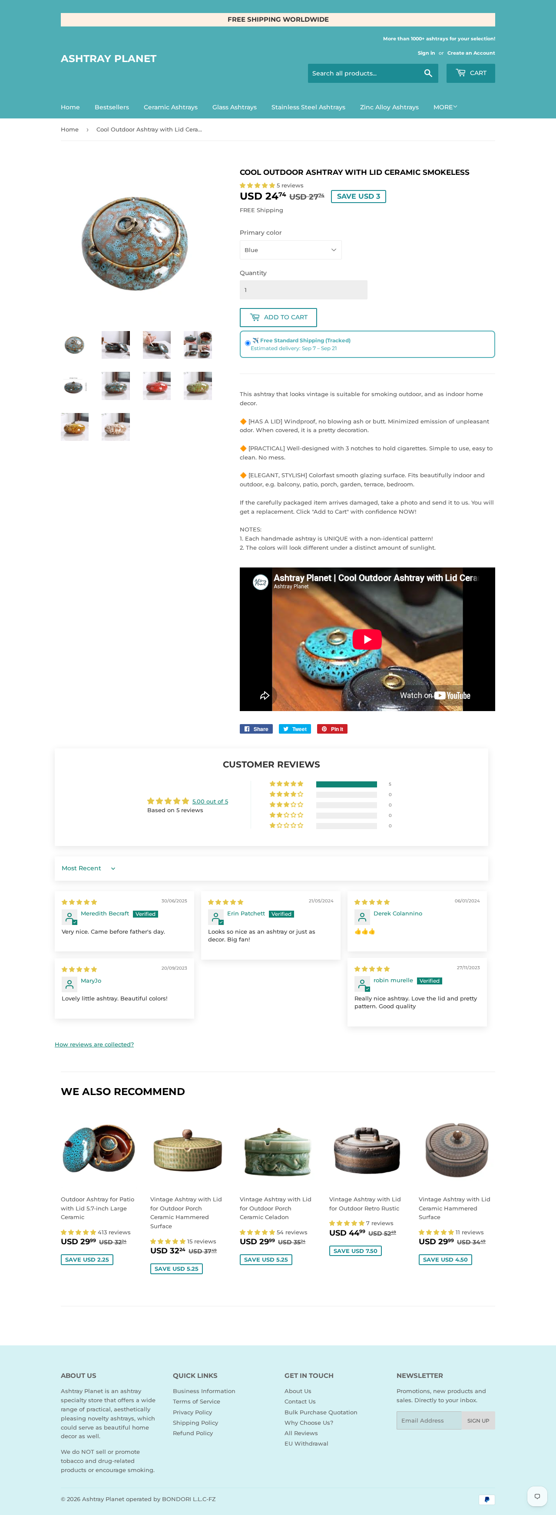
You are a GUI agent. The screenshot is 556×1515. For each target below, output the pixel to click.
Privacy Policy (192, 1412)
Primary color (261, 232)
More (443, 107)
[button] (258, 185)
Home (70, 107)
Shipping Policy (195, 1422)
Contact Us (300, 1401)
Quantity (253, 273)
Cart (477, 73)
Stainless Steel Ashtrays (308, 107)
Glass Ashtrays (234, 107)
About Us (298, 1390)
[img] (79, 902)
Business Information (204, 1390)
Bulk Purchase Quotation (321, 1412)
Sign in (426, 53)
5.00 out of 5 (210, 801)
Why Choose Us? (309, 1422)
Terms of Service (196, 1401)
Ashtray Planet (108, 58)
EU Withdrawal (306, 1443)
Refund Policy (193, 1433)
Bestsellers (112, 107)
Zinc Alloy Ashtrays (389, 107)
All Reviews (301, 1433)
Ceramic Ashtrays (171, 107)
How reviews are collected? (94, 1044)
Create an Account (471, 53)
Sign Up (478, 1420)
